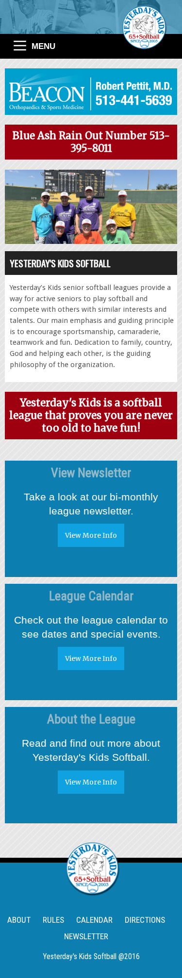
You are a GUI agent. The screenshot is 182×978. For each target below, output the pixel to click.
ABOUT (19, 920)
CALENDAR (94, 920)
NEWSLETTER (86, 936)
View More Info (91, 535)
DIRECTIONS (145, 920)
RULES (53, 920)
